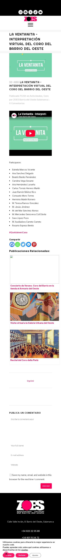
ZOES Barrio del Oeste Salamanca (30, 99)
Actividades (36, 96)
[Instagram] (20, 12)
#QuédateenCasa (18, 232)
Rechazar (22, 555)
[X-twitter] (30, 12)
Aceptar (9, 555)
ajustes (24, 550)
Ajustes (35, 555)
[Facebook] (25, 12)
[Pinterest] (34, 244)
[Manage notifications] (6, 553)
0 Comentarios (16, 103)
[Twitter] (23, 244)
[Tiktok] (35, 12)
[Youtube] (40, 12)
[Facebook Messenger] (28, 244)
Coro (46, 96)
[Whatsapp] (17, 244)
